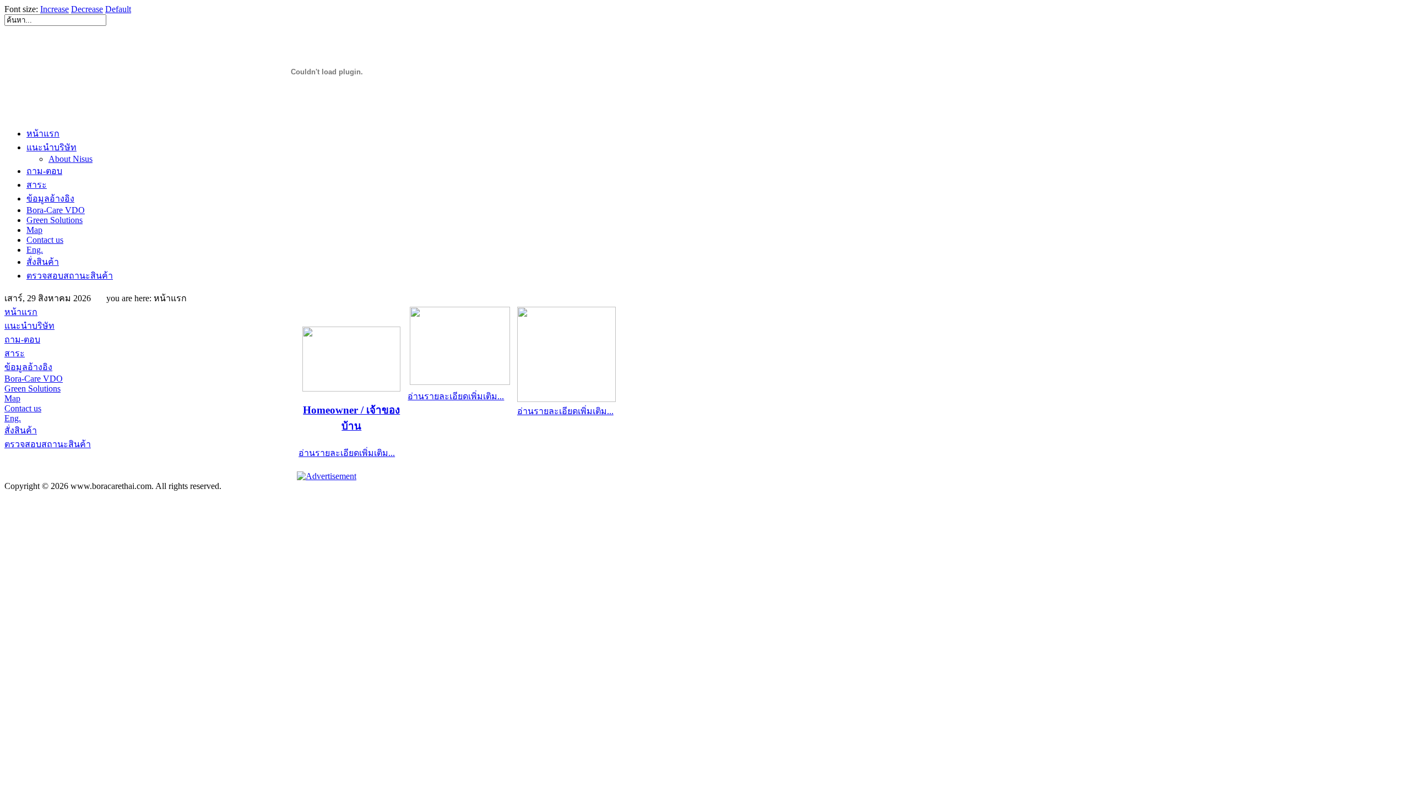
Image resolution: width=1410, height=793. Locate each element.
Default (118, 9)
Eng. (34, 249)
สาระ (36, 184)
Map (34, 230)
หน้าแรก (42, 133)
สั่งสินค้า (42, 262)
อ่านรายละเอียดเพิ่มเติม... (347, 453)
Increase (54, 9)
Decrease (87, 9)
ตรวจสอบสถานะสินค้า (69, 275)
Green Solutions (54, 220)
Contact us (44, 240)
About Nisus (70, 159)
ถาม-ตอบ (44, 171)
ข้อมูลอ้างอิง (50, 198)
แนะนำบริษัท (51, 147)
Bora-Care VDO (55, 210)
